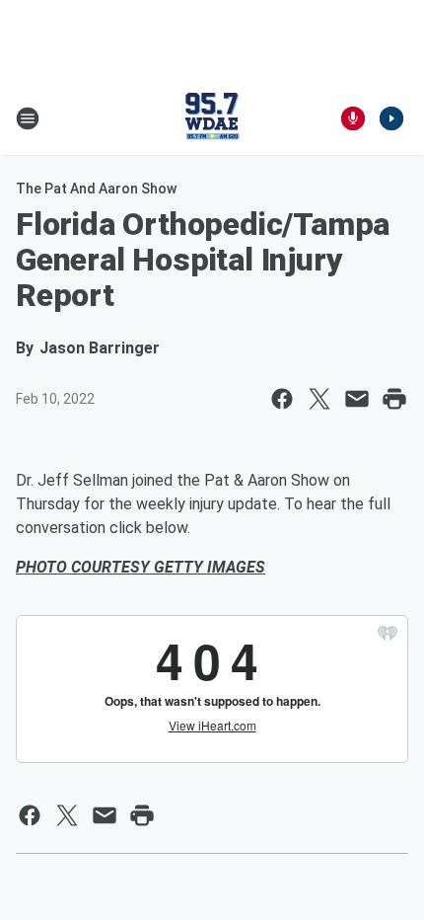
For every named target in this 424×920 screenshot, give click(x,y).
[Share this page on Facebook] (282, 399)
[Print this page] (394, 399)
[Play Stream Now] (391, 118)
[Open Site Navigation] (27, 118)
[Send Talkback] (353, 118)
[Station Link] (212, 118)
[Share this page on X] (319, 399)
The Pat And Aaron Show (96, 188)
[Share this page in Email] (357, 399)
